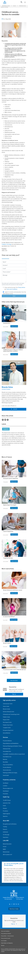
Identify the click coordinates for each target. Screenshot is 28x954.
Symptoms (5, 816)
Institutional (5, 832)
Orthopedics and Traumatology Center (11, 714)
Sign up (14, 694)
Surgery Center (6, 719)
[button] (21, 2)
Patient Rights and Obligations (7, 943)
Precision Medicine (7, 767)
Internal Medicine (6, 733)
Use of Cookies (4, 940)
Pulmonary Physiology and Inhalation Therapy (12, 746)
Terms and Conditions (11, 289)
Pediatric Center (6, 717)
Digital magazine (6, 813)
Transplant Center (7, 727)
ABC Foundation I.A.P (7, 854)
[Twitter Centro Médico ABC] (16, 904)
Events (4, 805)
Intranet (4, 846)
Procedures (5, 811)
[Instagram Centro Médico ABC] (14, 904)
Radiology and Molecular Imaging (10, 772)
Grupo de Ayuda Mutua (8, 764)
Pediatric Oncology (6, 244)
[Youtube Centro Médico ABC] (18, 904)
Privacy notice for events (5, 938)
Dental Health (6, 775)
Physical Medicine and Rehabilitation (10, 743)
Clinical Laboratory (7, 770)
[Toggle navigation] (25, 2)
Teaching (5, 826)
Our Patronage (6, 834)
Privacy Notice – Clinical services (7, 935)
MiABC (4, 849)
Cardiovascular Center (7, 703)
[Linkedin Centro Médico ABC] (10, 904)
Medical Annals (6, 852)
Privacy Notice (21, 287)
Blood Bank (5, 762)
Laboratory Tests (6, 803)
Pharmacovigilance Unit (8, 788)
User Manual (5, 783)
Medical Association (7, 844)
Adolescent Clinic (6, 748)
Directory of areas (14, 909)
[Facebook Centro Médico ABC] (12, 904)
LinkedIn (15, 409)
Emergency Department (8, 730)
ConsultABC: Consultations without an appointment (14, 754)
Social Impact (6, 791)
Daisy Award (5, 837)
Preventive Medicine (7, 740)
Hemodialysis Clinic (7, 751)
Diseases (5, 808)
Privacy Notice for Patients (6, 933)
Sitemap (2, 945)
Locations (5, 785)
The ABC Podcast (7, 800)
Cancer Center (6, 706)
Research (5, 829)
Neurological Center (7, 722)
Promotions (5, 793)
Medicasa (5, 759)
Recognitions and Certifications (9, 824)
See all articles (14, 680)
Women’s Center (6, 709)
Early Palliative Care (7, 756)
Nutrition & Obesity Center (8, 711)
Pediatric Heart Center (8, 725)
